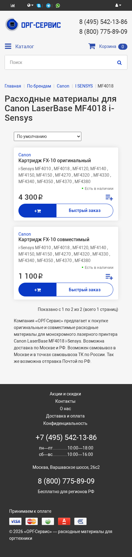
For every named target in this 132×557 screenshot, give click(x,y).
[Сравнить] (109, 198)
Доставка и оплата (65, 416)
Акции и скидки (65, 393)
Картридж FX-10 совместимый (53, 239)
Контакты (65, 401)
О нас (65, 408)
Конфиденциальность (65, 423)
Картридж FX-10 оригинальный (54, 160)
